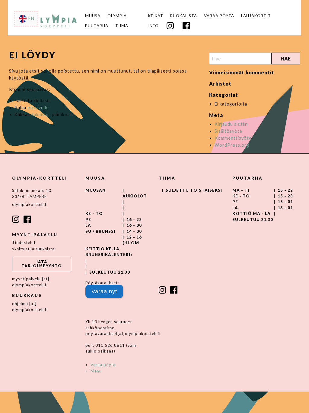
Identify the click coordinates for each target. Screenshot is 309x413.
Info (153, 26)
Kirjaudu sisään (231, 124)
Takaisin (40, 114)
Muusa (92, 16)
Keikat (155, 16)
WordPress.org (232, 145)
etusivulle (38, 107)
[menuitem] (156, 16)
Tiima (121, 26)
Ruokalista (183, 16)
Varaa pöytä (219, 16)
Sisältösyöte (228, 131)
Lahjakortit (256, 16)
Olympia (117, 16)
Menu (96, 371)
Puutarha (96, 26)
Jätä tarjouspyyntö (41, 263)
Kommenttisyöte (233, 138)
